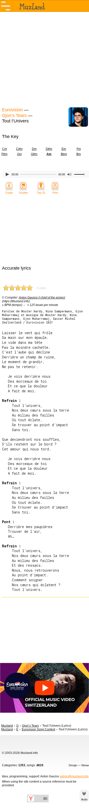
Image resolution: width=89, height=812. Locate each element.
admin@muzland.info (74, 776)
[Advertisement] (44, 58)
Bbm (64, 154)
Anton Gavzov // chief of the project (42, 297)
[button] (44, 688)
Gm (19, 154)
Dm (34, 149)
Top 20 (41, 192)
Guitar (9, 192)
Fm (79, 149)
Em (64, 149)
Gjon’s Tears (14, 115)
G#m (34, 154)
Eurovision (12, 109)
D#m (49, 149)
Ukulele (23, 192)
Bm (78, 154)
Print (55, 192)
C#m (19, 149)
